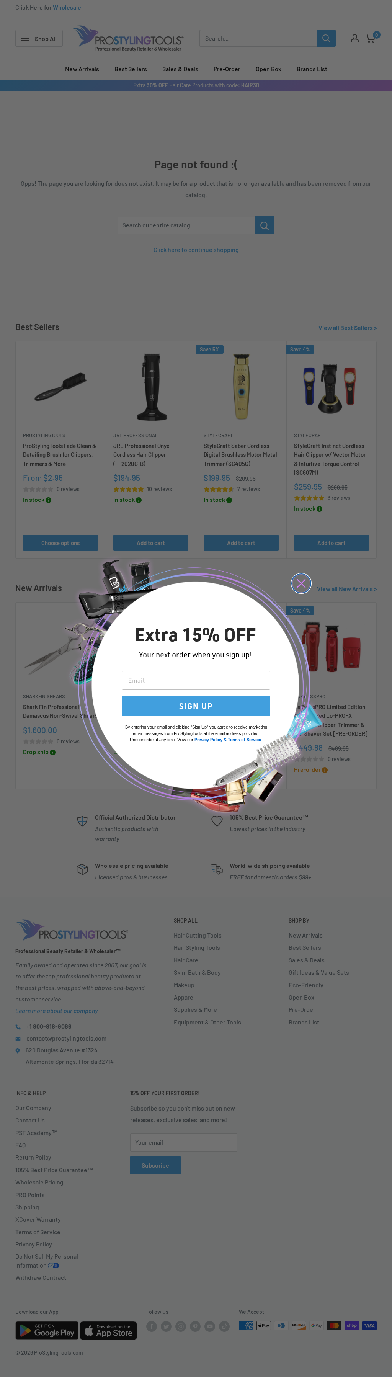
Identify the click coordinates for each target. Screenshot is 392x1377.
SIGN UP (196, 706)
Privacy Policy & (210, 739)
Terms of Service (244, 739)
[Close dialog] (301, 583)
